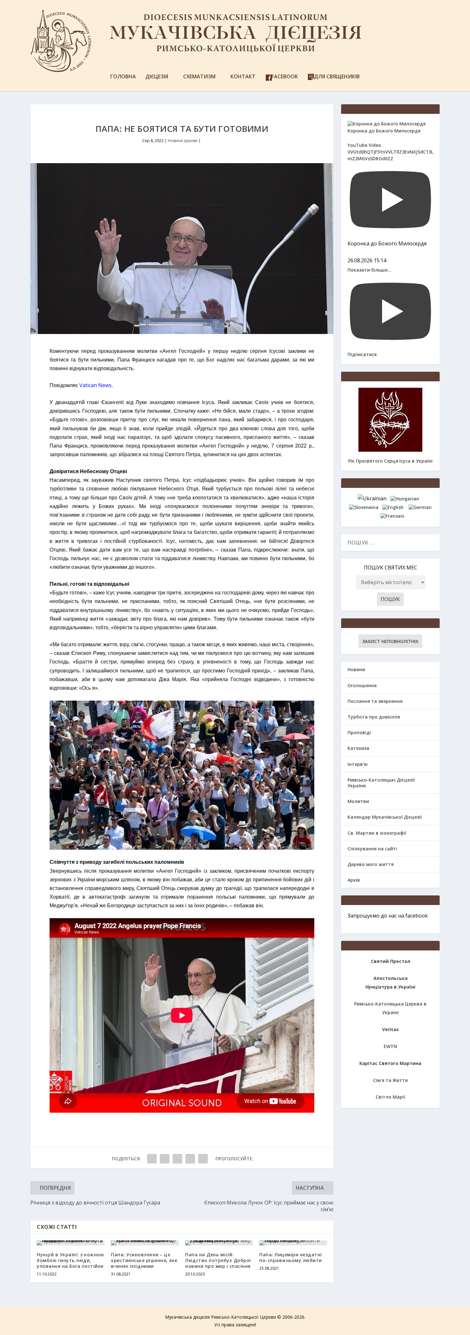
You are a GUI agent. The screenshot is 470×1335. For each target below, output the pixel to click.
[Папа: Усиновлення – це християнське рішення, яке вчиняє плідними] (145, 1242)
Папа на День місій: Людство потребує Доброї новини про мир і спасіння (218, 1260)
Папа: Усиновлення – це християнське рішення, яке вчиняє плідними (144, 1260)
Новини (356, 669)
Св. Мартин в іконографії (377, 833)
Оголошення (362, 685)
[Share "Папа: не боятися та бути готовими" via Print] (203, 1158)
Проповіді (359, 732)
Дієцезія (156, 77)
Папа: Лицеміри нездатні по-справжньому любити (290, 1257)
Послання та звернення (375, 701)
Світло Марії (390, 1097)
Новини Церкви (183, 140)
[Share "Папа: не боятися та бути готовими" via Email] (190, 1158)
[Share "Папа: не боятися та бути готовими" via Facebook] (151, 1158)
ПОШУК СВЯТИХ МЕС (390, 567)
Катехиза (358, 748)
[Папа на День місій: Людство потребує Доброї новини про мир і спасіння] (219, 1242)
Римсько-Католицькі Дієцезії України (381, 783)
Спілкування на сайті (372, 849)
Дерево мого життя (371, 864)
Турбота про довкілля (374, 717)
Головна (123, 77)
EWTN (390, 1046)
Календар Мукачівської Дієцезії (385, 817)
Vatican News (95, 385)
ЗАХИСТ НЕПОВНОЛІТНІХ (390, 641)
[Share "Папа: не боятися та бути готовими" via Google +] (177, 1158)
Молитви (358, 801)
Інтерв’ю (358, 764)
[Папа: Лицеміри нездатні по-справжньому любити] (293, 1242)
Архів (354, 880)
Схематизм (199, 77)
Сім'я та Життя (390, 1080)
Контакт (243, 77)
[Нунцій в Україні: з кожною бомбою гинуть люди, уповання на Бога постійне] (71, 1242)
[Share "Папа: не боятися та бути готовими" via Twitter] (164, 1158)
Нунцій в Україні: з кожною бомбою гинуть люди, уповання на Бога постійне (70, 1260)
